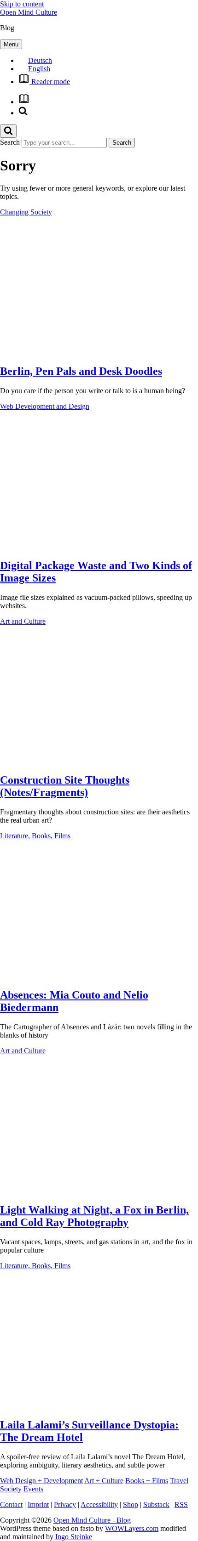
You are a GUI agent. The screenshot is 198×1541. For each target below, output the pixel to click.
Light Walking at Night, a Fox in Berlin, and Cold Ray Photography (94, 1216)
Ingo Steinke (73, 1537)
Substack (156, 1504)
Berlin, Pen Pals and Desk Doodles (81, 371)
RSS (181, 1504)
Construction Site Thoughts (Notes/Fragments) (64, 786)
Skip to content (22, 4)
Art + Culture (103, 1481)
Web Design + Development (41, 1481)
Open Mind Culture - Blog (92, 1520)
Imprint (38, 1504)
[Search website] (23, 113)
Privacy (65, 1504)
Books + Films (146, 1481)
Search (10, 142)
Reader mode (49, 81)
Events (33, 1489)
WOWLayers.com (131, 1528)
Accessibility (99, 1504)
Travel (179, 1481)
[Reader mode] (23, 102)
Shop (130, 1504)
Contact (11, 1504)
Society (11, 1489)
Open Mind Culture (28, 12)
